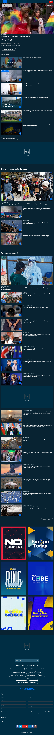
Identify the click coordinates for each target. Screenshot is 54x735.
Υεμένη (25, 292)
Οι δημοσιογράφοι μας (6, 711)
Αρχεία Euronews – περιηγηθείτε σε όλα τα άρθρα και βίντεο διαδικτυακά (39, 712)
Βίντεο (2, 708)
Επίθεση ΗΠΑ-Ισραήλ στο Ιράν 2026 (35, 668)
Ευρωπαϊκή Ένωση (21, 679)
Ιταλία (21, 675)
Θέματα (3, 694)
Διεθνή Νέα (26, 423)
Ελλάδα (39, 672)
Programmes (31, 708)
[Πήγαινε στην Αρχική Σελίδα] (5, 1)
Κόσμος (29, 697)
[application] (27, 18)
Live (51, 1)
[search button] (37, 660)
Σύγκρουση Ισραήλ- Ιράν (16, 668)
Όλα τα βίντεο (46, 519)
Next (2, 703)
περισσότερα (4, 721)
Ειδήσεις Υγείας (5, 286)
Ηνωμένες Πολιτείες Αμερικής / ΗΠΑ (27, 682)
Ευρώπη (3, 697)
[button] (9, 138)
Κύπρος (41, 675)
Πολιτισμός (30, 705)
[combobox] (27, 660)
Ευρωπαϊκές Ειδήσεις (28, 305)
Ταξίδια (3, 705)
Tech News (25, 319)
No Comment (4, 202)
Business (3, 700)
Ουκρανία (13, 675)
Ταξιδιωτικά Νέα (27, 410)
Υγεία (29, 703)
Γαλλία (31, 672)
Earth (29, 700)
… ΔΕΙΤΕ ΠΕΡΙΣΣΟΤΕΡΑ (8, 49)
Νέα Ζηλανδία (26, 332)
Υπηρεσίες (3, 717)
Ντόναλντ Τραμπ (31, 675)
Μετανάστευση (34, 679)
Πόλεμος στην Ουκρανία (19, 672)
